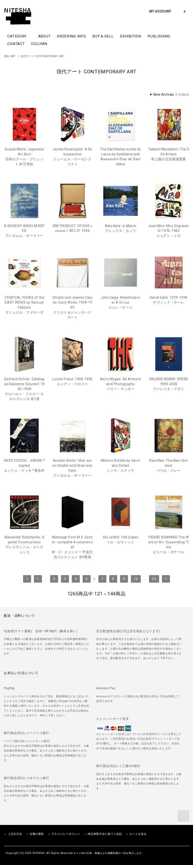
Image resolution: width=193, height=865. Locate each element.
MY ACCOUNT (160, 11)
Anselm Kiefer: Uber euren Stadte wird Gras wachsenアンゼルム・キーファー (72, 468)
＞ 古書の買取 (35, 834)
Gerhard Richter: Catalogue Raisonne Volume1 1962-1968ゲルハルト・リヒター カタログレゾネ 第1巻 (24, 389)
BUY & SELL (102, 36)
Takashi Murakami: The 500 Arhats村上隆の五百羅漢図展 (168, 154)
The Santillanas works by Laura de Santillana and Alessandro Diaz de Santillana (120, 156)
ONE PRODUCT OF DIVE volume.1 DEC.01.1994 (72, 228)
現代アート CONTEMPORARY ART (42, 56)
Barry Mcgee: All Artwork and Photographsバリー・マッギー (120, 384)
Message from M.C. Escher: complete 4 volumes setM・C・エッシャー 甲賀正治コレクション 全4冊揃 (72, 547)
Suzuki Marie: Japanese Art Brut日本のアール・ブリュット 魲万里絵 (24, 156)
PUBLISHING (159, 36)
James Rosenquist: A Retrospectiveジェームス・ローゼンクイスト (72, 156)
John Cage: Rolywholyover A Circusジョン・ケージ (120, 302)
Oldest (183, 94)
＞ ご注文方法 (13, 834)
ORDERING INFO (71, 36)
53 (154, 579)
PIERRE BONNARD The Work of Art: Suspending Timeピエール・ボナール (168, 544)
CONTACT (15, 44)
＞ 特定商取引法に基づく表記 (103, 834)
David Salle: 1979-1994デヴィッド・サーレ (168, 300)
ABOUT (44, 36)
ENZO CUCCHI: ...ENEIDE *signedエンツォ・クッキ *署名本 (24, 465)
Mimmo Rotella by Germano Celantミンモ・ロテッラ (120, 465)
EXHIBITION (130, 36)
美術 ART (10, 56)
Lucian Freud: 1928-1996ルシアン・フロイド (72, 381)
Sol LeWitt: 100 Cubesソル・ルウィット (120, 539)
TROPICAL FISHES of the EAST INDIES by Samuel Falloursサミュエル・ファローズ (24, 305)
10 (136, 579)
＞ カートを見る (136, 834)
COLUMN (39, 44)
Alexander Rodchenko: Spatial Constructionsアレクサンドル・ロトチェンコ (24, 544)
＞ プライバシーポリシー (64, 834)
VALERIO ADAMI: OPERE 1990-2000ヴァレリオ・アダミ (168, 384)
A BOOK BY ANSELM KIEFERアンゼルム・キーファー (24, 231)
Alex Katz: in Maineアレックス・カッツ (120, 228)
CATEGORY (17, 36)
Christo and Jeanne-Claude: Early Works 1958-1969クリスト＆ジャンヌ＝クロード (72, 307)
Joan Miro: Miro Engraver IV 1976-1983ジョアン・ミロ (168, 231)
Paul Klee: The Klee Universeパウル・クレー (168, 465)
